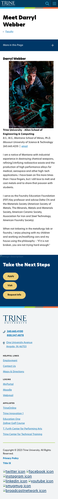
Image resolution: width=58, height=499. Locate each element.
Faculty (9, 32)
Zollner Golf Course (14, 423)
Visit (10, 286)
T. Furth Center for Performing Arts (22, 429)
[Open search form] (47, 3)
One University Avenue (19, 342)
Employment (10, 361)
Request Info (14, 295)
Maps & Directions (13, 372)
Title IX (7, 463)
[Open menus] (54, 3)
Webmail (8, 395)
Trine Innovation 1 (13, 413)
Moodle (7, 390)
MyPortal (8, 384)
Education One (11, 419)
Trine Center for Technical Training (22, 434)
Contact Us (9, 366)
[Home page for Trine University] (8, 3)
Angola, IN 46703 (16, 347)
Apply (11, 276)
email (24, 146)
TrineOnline (9, 408)
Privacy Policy (11, 458)
